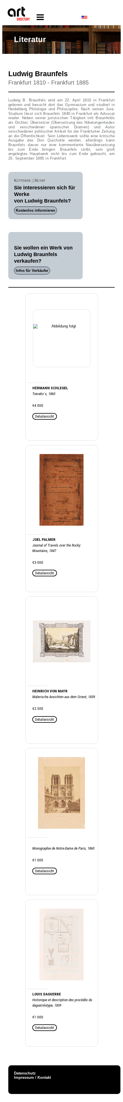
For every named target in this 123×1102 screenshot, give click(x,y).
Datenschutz (25, 1073)
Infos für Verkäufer (32, 270)
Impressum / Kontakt (32, 1077)
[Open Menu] (40, 17)
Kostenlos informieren (35, 210)
